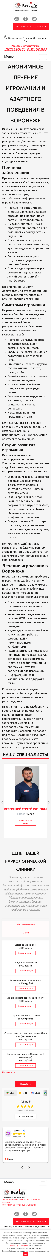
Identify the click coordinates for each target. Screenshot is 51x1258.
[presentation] (2, 802)
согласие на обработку (17, 1246)
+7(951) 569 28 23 (37, 49)
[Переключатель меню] (43, 57)
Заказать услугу (25, 953)
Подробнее (25, 1084)
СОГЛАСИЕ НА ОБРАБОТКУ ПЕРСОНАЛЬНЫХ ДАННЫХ (21, 1211)
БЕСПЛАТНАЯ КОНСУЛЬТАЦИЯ (31, 26)
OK (25, 1254)
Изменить (8, 1072)
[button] (22, 1178)
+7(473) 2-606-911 (14, 49)
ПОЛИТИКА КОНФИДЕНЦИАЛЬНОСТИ (19, 1215)
